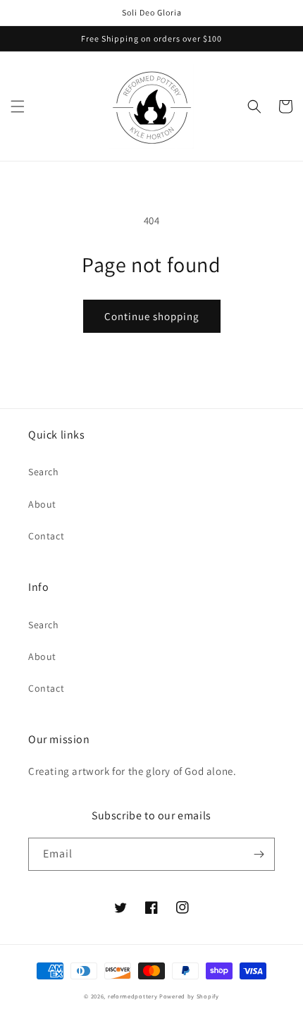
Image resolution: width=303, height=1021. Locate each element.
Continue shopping (151, 316)
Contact (46, 536)
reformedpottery (133, 996)
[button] (17, 106)
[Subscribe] (258, 854)
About (42, 504)
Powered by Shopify (189, 996)
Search (43, 471)
